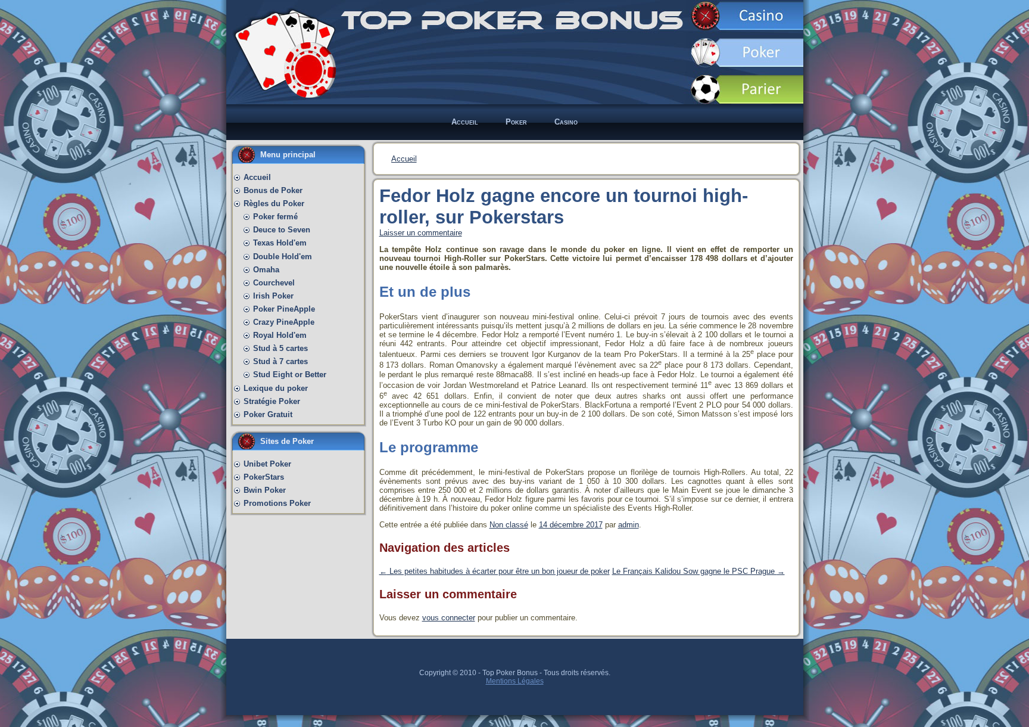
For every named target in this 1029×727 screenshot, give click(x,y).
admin (628, 524)
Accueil (404, 158)
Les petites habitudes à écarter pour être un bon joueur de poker (494, 571)
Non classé (508, 524)
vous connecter (448, 617)
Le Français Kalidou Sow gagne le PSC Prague (698, 571)
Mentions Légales (515, 681)
